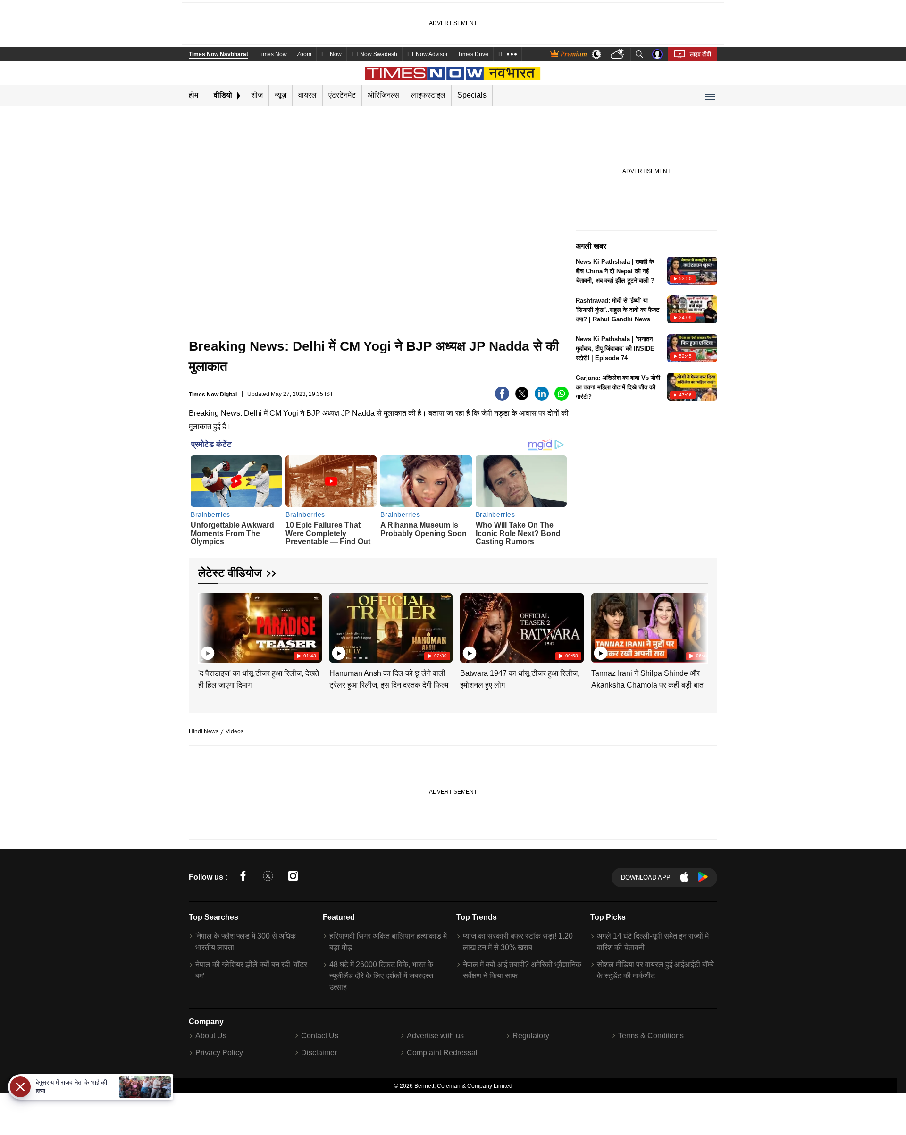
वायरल (307, 95)
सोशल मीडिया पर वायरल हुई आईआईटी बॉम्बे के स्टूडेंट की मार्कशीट (655, 970)
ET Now (331, 54)
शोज (257, 95)
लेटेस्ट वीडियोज (230, 572)
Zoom (304, 54)
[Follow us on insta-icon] (293, 877)
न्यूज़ (280, 95)
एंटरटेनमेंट (342, 95)
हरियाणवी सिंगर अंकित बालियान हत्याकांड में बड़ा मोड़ (388, 941)
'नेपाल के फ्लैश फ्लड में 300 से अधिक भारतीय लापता (245, 941)
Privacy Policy (219, 1053)
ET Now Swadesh (374, 54)
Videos (234, 731)
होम (193, 95)
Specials (472, 95)
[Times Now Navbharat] (453, 73)
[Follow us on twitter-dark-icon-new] (268, 877)
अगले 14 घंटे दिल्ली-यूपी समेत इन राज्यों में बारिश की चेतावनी (653, 941)
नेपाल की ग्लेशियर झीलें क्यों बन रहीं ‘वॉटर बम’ (251, 970)
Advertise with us (435, 1036)
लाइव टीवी (700, 54)
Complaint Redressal (442, 1053)
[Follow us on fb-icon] (243, 877)
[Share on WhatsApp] (561, 398)
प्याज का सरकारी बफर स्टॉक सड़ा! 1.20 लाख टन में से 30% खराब (518, 941)
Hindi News (203, 731)
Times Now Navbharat (218, 54)
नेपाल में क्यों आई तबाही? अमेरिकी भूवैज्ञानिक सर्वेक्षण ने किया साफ (522, 970)
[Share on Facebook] (502, 398)
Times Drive (473, 54)
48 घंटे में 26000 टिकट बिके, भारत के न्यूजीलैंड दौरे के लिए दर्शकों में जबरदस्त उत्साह (381, 975)
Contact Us (319, 1036)
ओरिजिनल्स (383, 95)
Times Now (272, 54)
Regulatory (530, 1036)
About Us (210, 1036)
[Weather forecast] (618, 54)
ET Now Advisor (427, 54)
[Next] (698, 626)
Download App (646, 877)
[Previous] (206, 626)
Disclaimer (319, 1053)
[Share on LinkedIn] (542, 398)
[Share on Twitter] (522, 398)
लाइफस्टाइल (428, 95)
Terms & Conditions (651, 1036)
